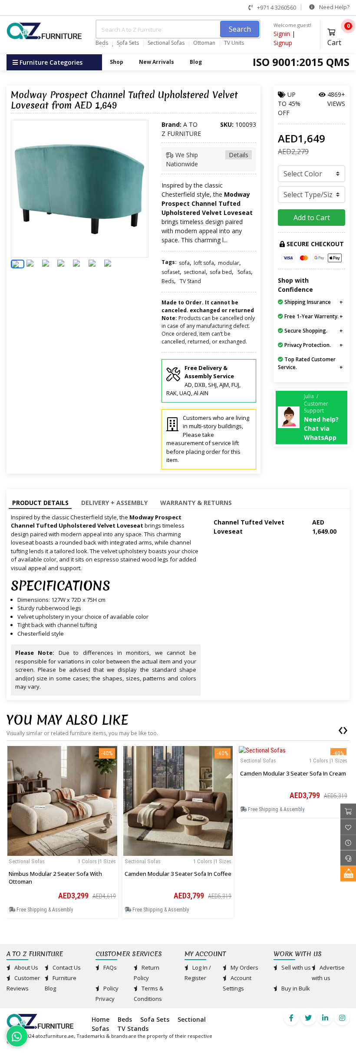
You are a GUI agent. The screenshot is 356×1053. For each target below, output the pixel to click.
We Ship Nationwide (207, 159)
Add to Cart (311, 217)
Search (240, 29)
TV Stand (190, 281)
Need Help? (333, 7)
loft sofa (204, 263)
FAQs (109, 967)
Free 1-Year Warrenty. (311, 316)
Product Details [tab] (40, 502)
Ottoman (204, 43)
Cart (338, 36)
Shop (116, 62)
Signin (282, 34)
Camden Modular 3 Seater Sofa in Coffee (178, 874)
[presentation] (340, 729)
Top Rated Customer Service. (307, 363)
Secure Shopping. (305, 330)
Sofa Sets (128, 43)
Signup (283, 43)
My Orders (243, 967)
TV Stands (132, 1028)
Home (100, 1019)
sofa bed (221, 272)
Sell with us (295, 967)
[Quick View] (62, 850)
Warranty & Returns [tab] (196, 502)
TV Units (234, 43)
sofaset (171, 272)
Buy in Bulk (295, 988)
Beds (102, 43)
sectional (195, 272)
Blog (196, 62)
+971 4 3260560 (276, 7)
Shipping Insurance (307, 302)
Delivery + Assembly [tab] (114, 502)
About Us (25, 967)
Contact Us (66, 967)
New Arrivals (156, 62)
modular (228, 263)
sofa (184, 263)
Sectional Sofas (166, 43)
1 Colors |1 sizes (97, 861)
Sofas (244, 272)
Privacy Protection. (307, 345)
